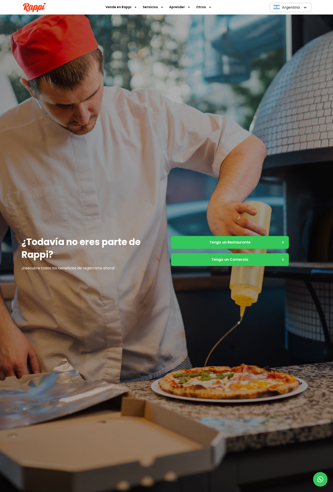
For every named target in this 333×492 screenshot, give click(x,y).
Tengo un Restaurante (230, 242)
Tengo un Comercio (230, 259)
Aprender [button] (177, 7)
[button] (290, 7)
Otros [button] (201, 7)
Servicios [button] (150, 7)
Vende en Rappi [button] (118, 7)
